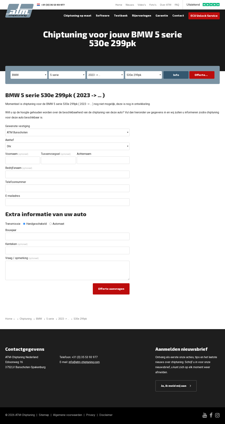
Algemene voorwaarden (67, 415)
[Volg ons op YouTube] (204, 416)
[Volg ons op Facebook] (211, 416)
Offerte (200, 74)
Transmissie (12, 223)
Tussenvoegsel (56, 154)
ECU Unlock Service (204, 15)
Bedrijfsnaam (18, 168)
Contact (178, 15)
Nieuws (130, 4)
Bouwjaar (10, 230)
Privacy (90, 415)
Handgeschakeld (36, 223)
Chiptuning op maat (77, 15)
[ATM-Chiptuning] (19, 10)
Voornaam (16, 154)
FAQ (177, 4)
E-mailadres (12, 196)
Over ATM (165, 4)
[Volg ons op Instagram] (217, 416)
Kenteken (16, 244)
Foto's (152, 4)
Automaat (58, 223)
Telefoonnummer (15, 182)
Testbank (121, 15)
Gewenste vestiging (17, 126)
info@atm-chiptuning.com (84, 362)
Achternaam (84, 154)
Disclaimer (105, 415)
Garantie (162, 15)
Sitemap (44, 415)
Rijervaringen (141, 15)
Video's (142, 4)
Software (103, 15)
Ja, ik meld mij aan (173, 385)
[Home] (17, 318)
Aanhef (9, 140)
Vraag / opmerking (22, 258)
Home (118, 4)
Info (176, 74)
